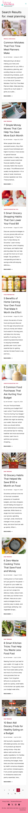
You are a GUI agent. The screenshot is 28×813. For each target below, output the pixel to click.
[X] (12, 804)
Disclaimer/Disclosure (16, 801)
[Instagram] (15, 804)
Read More (8, 96)
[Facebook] (9, 804)
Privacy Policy (6, 801)
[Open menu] (25, 4)
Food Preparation (9, 294)
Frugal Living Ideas (9, 38)
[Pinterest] (19, 804)
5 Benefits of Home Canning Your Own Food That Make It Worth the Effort (12, 305)
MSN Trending (8, 121)
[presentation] (14, 28)
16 (15, 793)
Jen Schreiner (8, 57)
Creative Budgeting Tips (11, 209)
